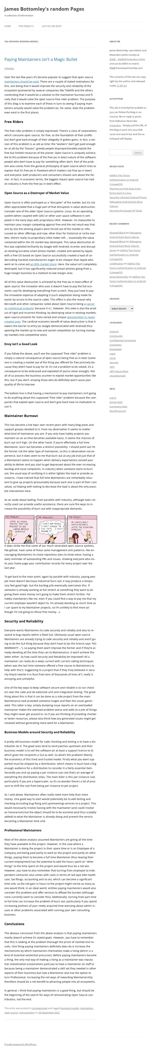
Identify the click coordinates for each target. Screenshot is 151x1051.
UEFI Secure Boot (52, 26)
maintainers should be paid (21, 81)
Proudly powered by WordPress (20, 1044)
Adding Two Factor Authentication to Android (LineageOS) (124, 180)
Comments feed (118, 406)
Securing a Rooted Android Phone (128, 197)
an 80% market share (43, 264)
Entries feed (116, 402)
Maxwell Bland (117, 232)
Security (114, 362)
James (113, 250)
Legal (112, 353)
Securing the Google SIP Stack (126, 210)
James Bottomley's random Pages (44, 9)
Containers (116, 344)
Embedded (116, 349)
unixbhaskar (116, 263)
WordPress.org (118, 411)
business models (70, 1008)
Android (114, 331)
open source (11, 1012)
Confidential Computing (123, 340)
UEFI (112, 366)
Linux (113, 358)
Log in (113, 397)
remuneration (26, 1012)
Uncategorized (39, 1008)
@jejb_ (113, 59)
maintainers (86, 1008)
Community (116, 336)
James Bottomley (119, 276)
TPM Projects (26, 26)
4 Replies (9, 68)
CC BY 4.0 (122, 85)
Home (7, 26)
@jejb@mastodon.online (131, 59)
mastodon (115, 125)
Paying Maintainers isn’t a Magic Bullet (40, 59)
